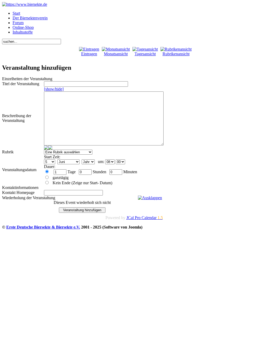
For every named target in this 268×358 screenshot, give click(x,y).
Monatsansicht (116, 54)
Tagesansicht (145, 54)
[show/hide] (54, 89)
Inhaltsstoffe (23, 32)
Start (16, 13)
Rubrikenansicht (176, 54)
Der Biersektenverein (30, 18)
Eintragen (89, 54)
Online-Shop (23, 27)
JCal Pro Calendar (144, 217)
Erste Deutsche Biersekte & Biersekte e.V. (43, 227)
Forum (18, 22)
